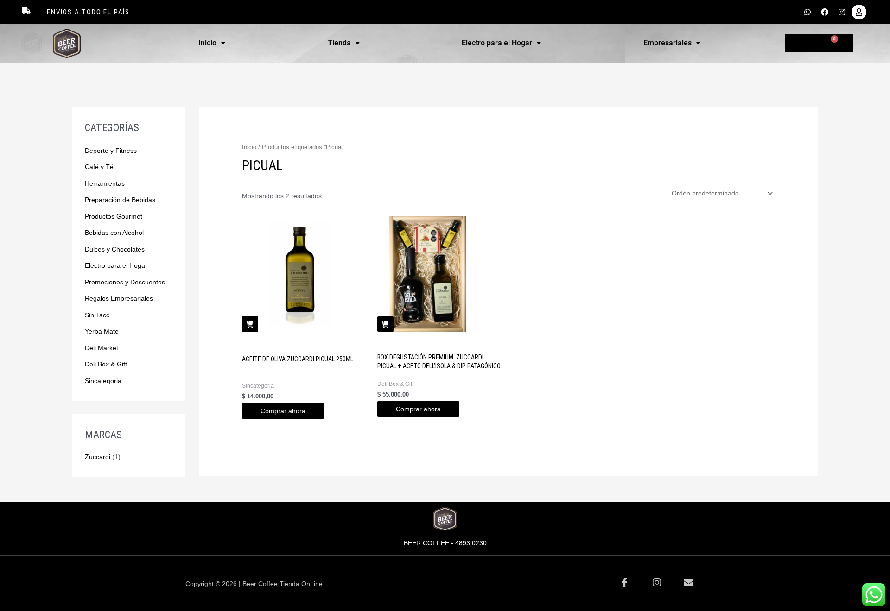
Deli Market (101, 348)
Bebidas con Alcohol (114, 232)
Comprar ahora (283, 411)
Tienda (339, 42)
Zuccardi (97, 456)
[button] (211, 43)
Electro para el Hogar (497, 42)
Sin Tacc (97, 315)
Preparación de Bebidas (120, 199)
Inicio (207, 42)
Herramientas (105, 183)
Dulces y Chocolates (115, 249)
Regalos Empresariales (119, 298)
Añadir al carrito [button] (250, 324)
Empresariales (667, 42)
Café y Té (99, 166)
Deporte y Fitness (111, 150)
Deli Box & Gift (106, 364)
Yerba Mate (102, 331)
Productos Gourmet (113, 216)
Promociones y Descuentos (125, 282)
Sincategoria (103, 380)
